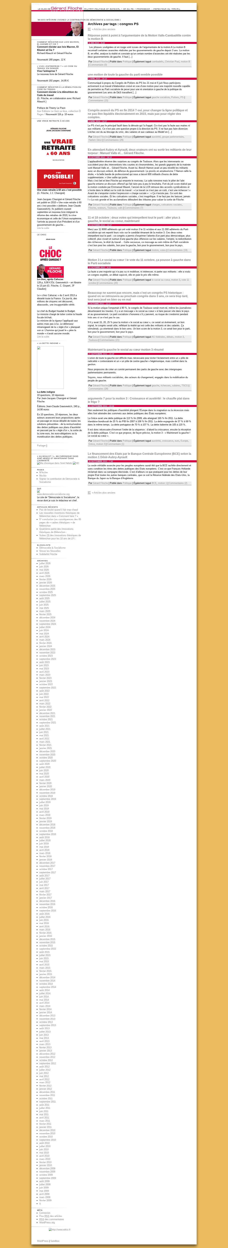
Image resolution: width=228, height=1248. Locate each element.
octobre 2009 (46, 1175)
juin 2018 (44, 843)
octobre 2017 (46, 869)
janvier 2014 (45, 1012)
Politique (127, 61)
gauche (155, 385)
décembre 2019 (47, 789)
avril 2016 (44, 926)
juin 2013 (44, 1035)
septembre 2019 (47, 799)
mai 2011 (44, 1114)
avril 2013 (44, 1041)
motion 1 (162, 483)
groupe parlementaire (173, 136)
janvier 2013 (45, 1050)
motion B (185, 61)
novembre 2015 (47, 942)
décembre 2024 (47, 617)
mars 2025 (44, 611)
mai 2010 (44, 1152)
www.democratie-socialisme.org (53, 494)
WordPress (42, 1241)
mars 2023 (44, 674)
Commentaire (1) (115, 444)
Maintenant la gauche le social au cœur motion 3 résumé (126, 349)
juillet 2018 (44, 840)
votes (163, 250)
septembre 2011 (47, 1101)
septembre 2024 (47, 624)
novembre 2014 (47, 980)
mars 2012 (44, 1082)
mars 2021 (44, 741)
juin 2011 (43, 1111)
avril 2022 (44, 700)
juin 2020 (44, 770)
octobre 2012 (46, 1060)
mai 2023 (44, 668)
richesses (166, 385)
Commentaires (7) (134, 207)
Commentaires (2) (178, 483)
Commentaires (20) (108, 283)
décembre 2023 (47, 649)
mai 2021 (44, 735)
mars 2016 (44, 929)
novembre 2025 (47, 589)
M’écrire (52, 20)
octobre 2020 (46, 757)
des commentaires (51, 1219)
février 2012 (45, 1085)
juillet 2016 (44, 917)
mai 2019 (44, 808)
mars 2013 (44, 1044)
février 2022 (45, 706)
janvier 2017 (45, 898)
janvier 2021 (45, 748)
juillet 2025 (44, 601)
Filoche (92, 207)
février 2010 (45, 1162)
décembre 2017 (47, 862)
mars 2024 (44, 639)
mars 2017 (44, 891)
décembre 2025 (47, 585)
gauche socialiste (161, 97)
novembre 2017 (47, 866)
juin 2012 (44, 1073)
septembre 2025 (47, 595)
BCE (154, 483)
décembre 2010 (47, 1130)
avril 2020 (44, 776)
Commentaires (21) (109, 340)
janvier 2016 (45, 936)
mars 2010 (44, 1159)
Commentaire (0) (98, 64)
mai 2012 (44, 1076)
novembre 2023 (47, 652)
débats (170, 337)
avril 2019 (44, 811)
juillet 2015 (44, 955)
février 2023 (45, 678)
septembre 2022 (47, 687)
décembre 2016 (47, 901)
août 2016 (44, 913)
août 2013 (44, 1028)
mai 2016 (44, 923)
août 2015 (44, 952)
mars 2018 (44, 853)
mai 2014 (44, 1000)
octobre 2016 (46, 907)
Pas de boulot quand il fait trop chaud (58, 509)
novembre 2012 (47, 1057)
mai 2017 (44, 885)
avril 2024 (44, 636)
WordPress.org (47, 1222)
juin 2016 (44, 920)
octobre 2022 (46, 684)
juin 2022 (44, 694)
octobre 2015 (46, 945)
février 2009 (45, 1200)
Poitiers (175, 97)
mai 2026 (44, 569)
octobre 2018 (46, 831)
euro (177, 440)
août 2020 (44, 764)
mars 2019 (44, 815)
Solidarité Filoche (48, 554)
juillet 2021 (44, 729)
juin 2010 (44, 1149)
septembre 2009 (47, 1178)
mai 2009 (44, 1191)
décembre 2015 (47, 939)
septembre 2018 (47, 834)
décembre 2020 (47, 751)
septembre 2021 (47, 722)
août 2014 (44, 990)
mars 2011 (44, 1121)
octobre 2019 (46, 796)
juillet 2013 (44, 1031)
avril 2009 (44, 1194)
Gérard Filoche (100, 61)
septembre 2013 (47, 1025)
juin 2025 (44, 604)
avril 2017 (44, 888)
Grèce (92, 444)
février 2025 (45, 614)
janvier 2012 (45, 1089)
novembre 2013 (47, 1019)
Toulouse (111, 207)
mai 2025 (44, 608)
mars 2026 (44, 576)
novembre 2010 (47, 1133)
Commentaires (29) (113, 140)
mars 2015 (44, 968)
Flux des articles (50, 1216)
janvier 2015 (45, 974)
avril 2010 (44, 1156)
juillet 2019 (44, 802)
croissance (167, 440)
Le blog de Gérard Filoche (44, 4)
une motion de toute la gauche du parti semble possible (125, 74)
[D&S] (38, 491)
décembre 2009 (47, 1168)
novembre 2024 (47, 620)
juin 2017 (44, 882)
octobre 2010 (46, 1136)
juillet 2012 (44, 1070)
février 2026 (45, 579)
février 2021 (45, 745)
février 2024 (45, 643)
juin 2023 (44, 665)
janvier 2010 (45, 1165)
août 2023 (44, 662)
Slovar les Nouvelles (50, 551)
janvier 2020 (45, 786)
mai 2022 (44, 697)
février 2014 (45, 1009)
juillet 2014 (44, 993)
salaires (176, 385)
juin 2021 (44, 732)
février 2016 (45, 933)
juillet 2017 (44, 878)
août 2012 (44, 1066)
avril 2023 (44, 671)
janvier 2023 (45, 681)
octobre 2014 (46, 984)
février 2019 (45, 818)
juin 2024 (44, 630)
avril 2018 (44, 850)
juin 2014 (44, 996)
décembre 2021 (47, 713)
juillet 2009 (44, 1184)
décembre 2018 (47, 824)
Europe (184, 440)
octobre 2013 (46, 1022)
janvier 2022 (45, 710)
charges (156, 204)
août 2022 (44, 690)
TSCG (185, 385)
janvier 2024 (45, 646)
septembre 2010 (47, 1140)
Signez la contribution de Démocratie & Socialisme (88, 20)
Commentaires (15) (98, 100)
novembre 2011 (47, 1095)
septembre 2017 (47, 872)
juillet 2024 (44, 627)
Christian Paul (172, 61)
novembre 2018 (47, 827)
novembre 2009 (47, 1171)
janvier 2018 (45, 859)
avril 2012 (44, 1079)
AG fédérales (158, 337)
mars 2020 (44, 780)
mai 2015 (44, 961)
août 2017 (44, 875)
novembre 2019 (47, 792)
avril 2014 (44, 1003)
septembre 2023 (47, 659)
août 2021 (44, 725)
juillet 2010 (44, 1146)
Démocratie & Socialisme (52, 547)
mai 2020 (44, 773)
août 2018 (44, 837)
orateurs (101, 207)
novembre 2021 (47, 716)
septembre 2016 (47, 910)
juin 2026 (44, 566)
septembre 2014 (47, 987)
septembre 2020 (47, 760)
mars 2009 (44, 1197)
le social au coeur (161, 279)
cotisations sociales (171, 204)
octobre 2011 (46, 1098)
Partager (41, 445)
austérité (156, 136)
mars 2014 (44, 1006)
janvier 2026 (45, 582)
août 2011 (44, 1105)
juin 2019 (44, 805)
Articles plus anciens (103, 29)
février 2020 (45, 783)
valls (120, 207)
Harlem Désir (95, 140)
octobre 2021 (46, 719)
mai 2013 (44, 1038)
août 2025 (44, 598)
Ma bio (41, 20)
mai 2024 (44, 633)
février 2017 (45, 894)
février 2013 (45, 1047)
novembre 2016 (47, 904)
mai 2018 (44, 847)
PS (182, 97)
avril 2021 (44, 738)
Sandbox (54, 1241)
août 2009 (44, 1181)
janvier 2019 (45, 821)
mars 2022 (44, 703)
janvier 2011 (45, 1127)
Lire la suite (43, 228)
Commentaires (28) (98, 388)
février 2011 (45, 1124)
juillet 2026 (44, 563)
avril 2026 (44, 573)
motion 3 (175, 279)
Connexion (44, 1213)
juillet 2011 (44, 1108)
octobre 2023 (46, 655)
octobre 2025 (46, 592)
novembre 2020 (47, 754)
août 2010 (44, 1143)
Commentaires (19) (177, 250)
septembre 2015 (47, 949)
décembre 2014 (47, 977)
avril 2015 (44, 964)
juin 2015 (44, 958)
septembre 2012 (47, 1063)
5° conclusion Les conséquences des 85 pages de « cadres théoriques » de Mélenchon (60, 522)
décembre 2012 (47, 1054)
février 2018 (45, 856)
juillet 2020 (44, 767)
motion (155, 250)
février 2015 (45, 971)
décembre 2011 (47, 1092)
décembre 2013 (47, 1015)
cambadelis (158, 61)
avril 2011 (44, 1117)
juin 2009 (44, 1187)
